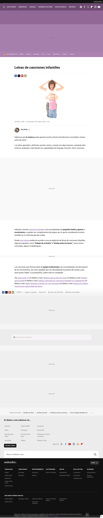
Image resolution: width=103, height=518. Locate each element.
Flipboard (92, 7)
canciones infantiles (37, 229)
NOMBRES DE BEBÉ (45, 7)
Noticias (7, 426)
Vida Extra (21, 475)
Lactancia (40, 426)
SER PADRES (11, 7)
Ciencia (72, 54)
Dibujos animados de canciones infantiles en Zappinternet (62, 281)
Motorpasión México (63, 499)
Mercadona (56, 54)
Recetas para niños (9, 435)
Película (28, 54)
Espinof (34, 475)
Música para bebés (73, 292)
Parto (6, 430)
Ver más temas (10, 445)
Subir (93, 462)
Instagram (95, 7)
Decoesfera (76, 475)
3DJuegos (21, 472)
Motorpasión (63, 472)
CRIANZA (32, 7)
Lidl (43, 54)
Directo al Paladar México (51, 499)
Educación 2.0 (23, 278)
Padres (23, 440)
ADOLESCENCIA (60, 7)
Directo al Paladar (51, 472)
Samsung (36, 54)
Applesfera (8, 478)
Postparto (24, 430)
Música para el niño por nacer (55, 278)
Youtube (99, 7)
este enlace (24, 240)
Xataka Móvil (8, 475)
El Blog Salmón (91, 472)
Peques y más (42, 440)
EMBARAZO (23, 7)
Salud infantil (25, 426)
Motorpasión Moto (65, 475)
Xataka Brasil (8, 501)
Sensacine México (37, 499)
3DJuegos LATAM (23, 499)
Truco (48, 54)
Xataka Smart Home (8, 482)
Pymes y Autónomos (90, 476)
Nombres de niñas (42, 412)
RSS (77, 443)
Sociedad (8, 440)
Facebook (84, 7)
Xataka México (9, 499)
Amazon (64, 54)
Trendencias (76, 472)
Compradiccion (77, 478)
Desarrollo (42, 292)
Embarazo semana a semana (58, 412)
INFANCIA (72, 7)
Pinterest (81, 7)
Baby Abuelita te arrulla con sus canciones (43, 283)
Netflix (21, 54)
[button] (25, 129)
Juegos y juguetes (31, 292)
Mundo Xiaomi (9, 486)
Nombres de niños (28, 412)
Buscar (95, 454)
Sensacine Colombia (35, 502)
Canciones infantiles (56, 292)
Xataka (7, 472)
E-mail (25, 76)
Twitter (88, 7)
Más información (53, 516)
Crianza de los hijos (25, 435)
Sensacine (35, 472)
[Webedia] (98, 1)
